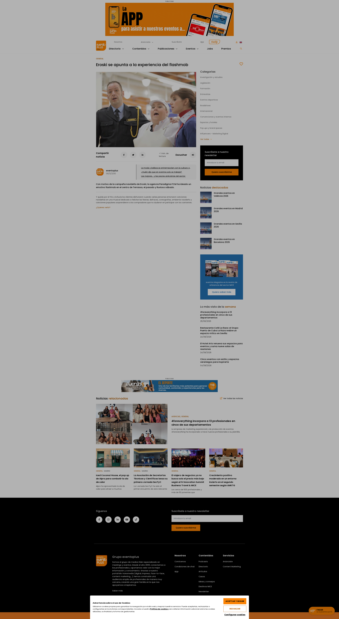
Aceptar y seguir (235, 601)
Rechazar (234, 608)
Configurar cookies (234, 614)
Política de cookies (159, 609)
